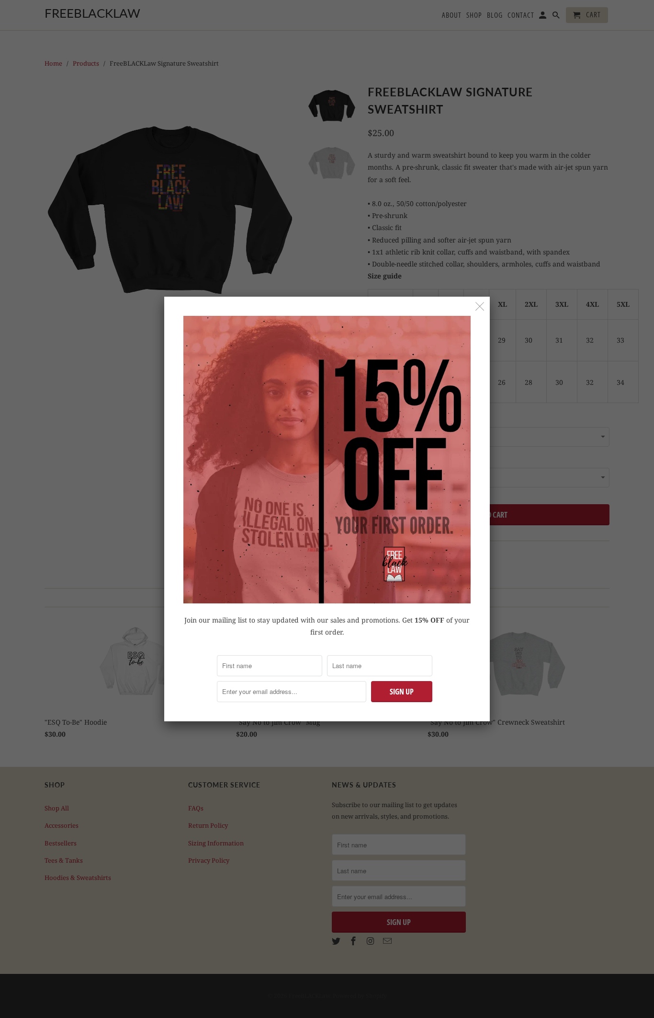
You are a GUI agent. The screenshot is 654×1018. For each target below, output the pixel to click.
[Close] (480, 306)
